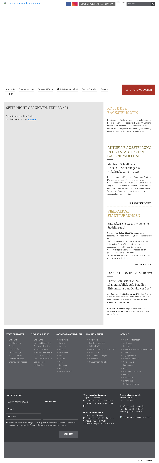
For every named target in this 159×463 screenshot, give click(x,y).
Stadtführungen (15, 343)
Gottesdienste (128, 362)
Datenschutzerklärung (24, 423)
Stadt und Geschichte (42, 343)
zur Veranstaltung (140, 203)
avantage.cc (149, 460)
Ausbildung (127, 343)
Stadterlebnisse (15, 334)
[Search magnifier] (153, 4)
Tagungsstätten (129, 356)
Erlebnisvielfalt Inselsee (18, 362)
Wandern (62, 346)
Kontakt (126, 374)
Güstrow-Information (131, 340)
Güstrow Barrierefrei (16, 359)
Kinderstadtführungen (98, 356)
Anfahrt (126, 368)
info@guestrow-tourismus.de (132, 406)
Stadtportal (97, 4)
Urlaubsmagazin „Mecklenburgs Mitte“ (138, 349)
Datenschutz (128, 381)
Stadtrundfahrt (15, 349)
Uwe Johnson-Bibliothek (98, 362)
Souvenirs (127, 352)
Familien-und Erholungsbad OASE (102, 349)
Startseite (32, 119)
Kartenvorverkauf (15, 356)
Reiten (61, 356)
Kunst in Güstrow (41, 349)
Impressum (128, 378)
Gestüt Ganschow (96, 352)
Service (124, 334)
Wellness (62, 349)
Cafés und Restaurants (43, 359)
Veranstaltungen (15, 352)
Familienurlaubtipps (97, 343)
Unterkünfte (13, 340)
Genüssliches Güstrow (43, 356)
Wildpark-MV (94, 346)
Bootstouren (64, 352)
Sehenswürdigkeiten (42, 346)
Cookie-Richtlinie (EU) (131, 384)
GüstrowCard (39, 365)
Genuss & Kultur (40, 334)
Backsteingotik (39, 362)
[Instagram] (75, 4)
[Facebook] (68, 4)
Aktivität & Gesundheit (69, 334)
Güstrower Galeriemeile (43, 352)
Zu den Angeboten (141, 265)
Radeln (62, 343)
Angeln (62, 359)
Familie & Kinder (95, 334)
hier (126, 258)
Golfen (61, 362)
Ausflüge (62, 368)
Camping (63, 365)
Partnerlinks (128, 365)
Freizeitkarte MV (65, 371)
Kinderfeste (93, 359)
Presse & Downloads (131, 359)
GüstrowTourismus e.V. (132, 371)
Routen (12, 346)
